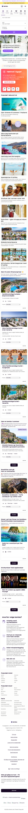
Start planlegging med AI (9, 66)
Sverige (15, 680)
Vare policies (14, 737)
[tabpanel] (14, 25)
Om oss (14, 734)
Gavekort (14, 764)
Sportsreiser (3, 712)
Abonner (14, 790)
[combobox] (14, 19)
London (16, 691)
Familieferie (3, 713)
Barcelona (3, 691)
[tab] (3, 12)
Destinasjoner (14, 752)
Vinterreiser (16, 700)
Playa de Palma (17, 689)
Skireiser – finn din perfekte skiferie (19, 710)
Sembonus (14, 757)
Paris (2, 689)
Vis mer (14, 514)
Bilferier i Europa (17, 712)
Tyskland (3, 680)
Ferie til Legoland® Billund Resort (19, 707)
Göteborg (16, 695)
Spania (2, 675)
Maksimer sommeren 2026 (6, 700)
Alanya (2, 687)
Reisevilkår (14, 740)
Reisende (4, 27)
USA (15, 682)
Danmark (16, 675)
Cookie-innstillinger (15, 768)
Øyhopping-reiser (18, 704)
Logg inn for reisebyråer (14, 742)
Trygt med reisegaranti (14, 750)
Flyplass (3, 304)
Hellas (15, 678)
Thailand (3, 682)
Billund (15, 687)
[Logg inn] (22, 6)
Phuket (15, 693)
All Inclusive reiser (18, 702)
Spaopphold (16, 713)
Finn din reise (7, 50)
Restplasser (3, 702)
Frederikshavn (4, 695)
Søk (14, 32)
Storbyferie (3, 709)
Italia (15, 677)
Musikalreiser (4, 715)
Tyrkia (2, 677)
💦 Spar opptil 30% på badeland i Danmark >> (14, 3)
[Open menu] (25, 6)
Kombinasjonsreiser (5, 704)
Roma (2, 693)
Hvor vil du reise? (6, 17)
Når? (3, 22)
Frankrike (3, 678)
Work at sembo (14, 747)
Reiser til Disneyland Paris (6, 706)
